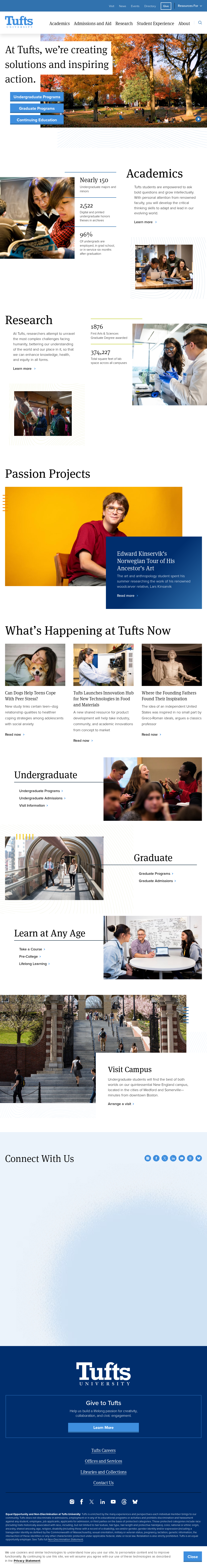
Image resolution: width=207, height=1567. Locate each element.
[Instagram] (148, 1158)
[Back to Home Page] (103, 1373)
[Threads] (190, 1158)
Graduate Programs (37, 108)
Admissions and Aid (92, 23)
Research (124, 23)
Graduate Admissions (156, 881)
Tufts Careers (103, 1450)
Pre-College (28, 956)
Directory (150, 6)
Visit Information (32, 805)
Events (135, 6)
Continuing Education (37, 120)
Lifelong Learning (33, 964)
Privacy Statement (27, 1561)
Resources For (188, 5)
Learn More (103, 1427)
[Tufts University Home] (19, 22)
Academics (59, 23)
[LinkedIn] (173, 1158)
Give (166, 6)
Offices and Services (103, 1461)
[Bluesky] (198, 1158)
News (122, 6)
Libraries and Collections (103, 1472)
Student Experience (155, 23)
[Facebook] (156, 1158)
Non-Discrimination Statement (65, 1539)
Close (193, 1557)
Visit (111, 6)
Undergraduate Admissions (40, 798)
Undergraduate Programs (37, 97)
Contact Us (103, 1483)
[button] (198, 119)
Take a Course (30, 949)
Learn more (144, 222)
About (184, 23)
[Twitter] (165, 1158)
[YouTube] (181, 1158)
